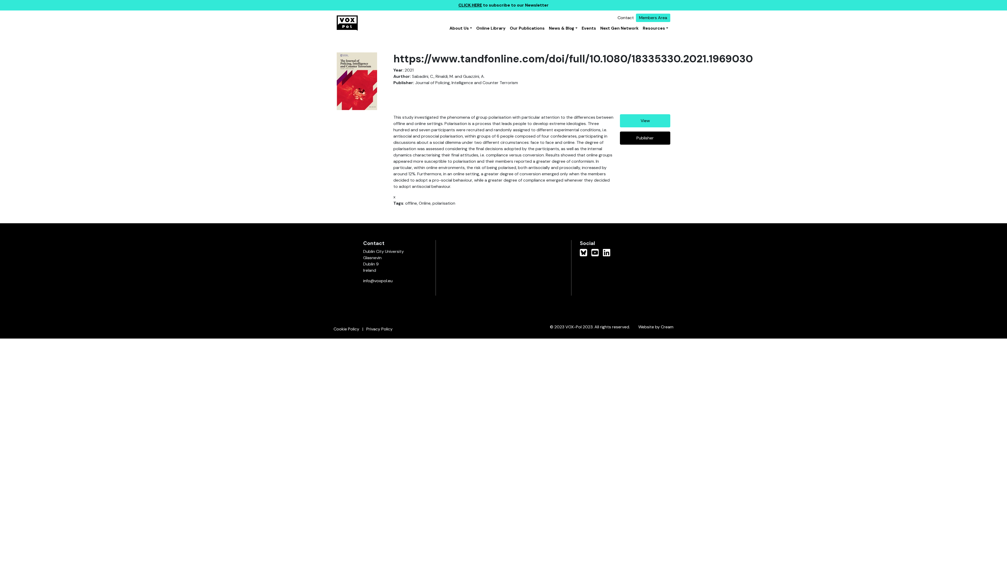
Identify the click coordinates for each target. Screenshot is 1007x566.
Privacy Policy (379, 329)
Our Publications (527, 28)
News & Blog (561, 28)
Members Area (653, 17)
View (645, 120)
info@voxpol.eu (378, 281)
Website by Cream (655, 327)
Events (589, 28)
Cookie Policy (346, 329)
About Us (459, 28)
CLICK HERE (470, 5)
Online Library (491, 28)
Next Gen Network (619, 28)
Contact (626, 17)
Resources (654, 28)
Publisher (645, 138)
